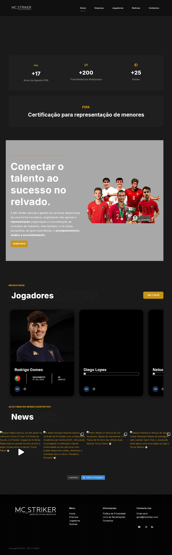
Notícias (136, 8)
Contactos (154, 8)
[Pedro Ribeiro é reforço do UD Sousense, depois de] (108, 452)
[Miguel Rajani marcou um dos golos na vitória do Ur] (21, 452)
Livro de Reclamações (114, 517)
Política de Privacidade (114, 513)
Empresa (99, 8)
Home (83, 8)
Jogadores (117, 8)
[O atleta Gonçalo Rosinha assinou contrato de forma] (64, 452)
